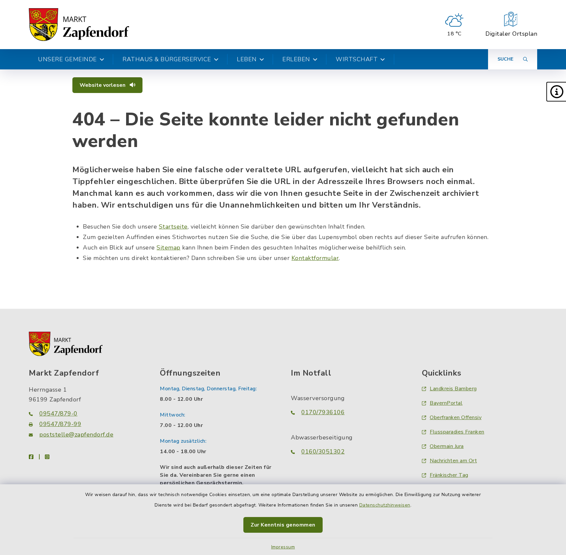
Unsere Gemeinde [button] (67, 59)
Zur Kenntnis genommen (283, 524)
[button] (556, 92)
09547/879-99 (60, 424)
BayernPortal (446, 403)
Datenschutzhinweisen (384, 505)
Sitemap (168, 247)
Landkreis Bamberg (453, 388)
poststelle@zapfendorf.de (76, 434)
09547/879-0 (58, 413)
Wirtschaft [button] (357, 59)
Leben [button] (247, 59)
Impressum (283, 547)
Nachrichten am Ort (453, 460)
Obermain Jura (447, 446)
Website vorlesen (103, 85)
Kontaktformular (315, 258)
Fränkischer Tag (449, 475)
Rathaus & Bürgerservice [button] (167, 59)
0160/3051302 (323, 451)
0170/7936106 (323, 412)
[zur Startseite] (79, 24)
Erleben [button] (296, 59)
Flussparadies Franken (457, 431)
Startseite (173, 227)
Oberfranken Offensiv (455, 417)
